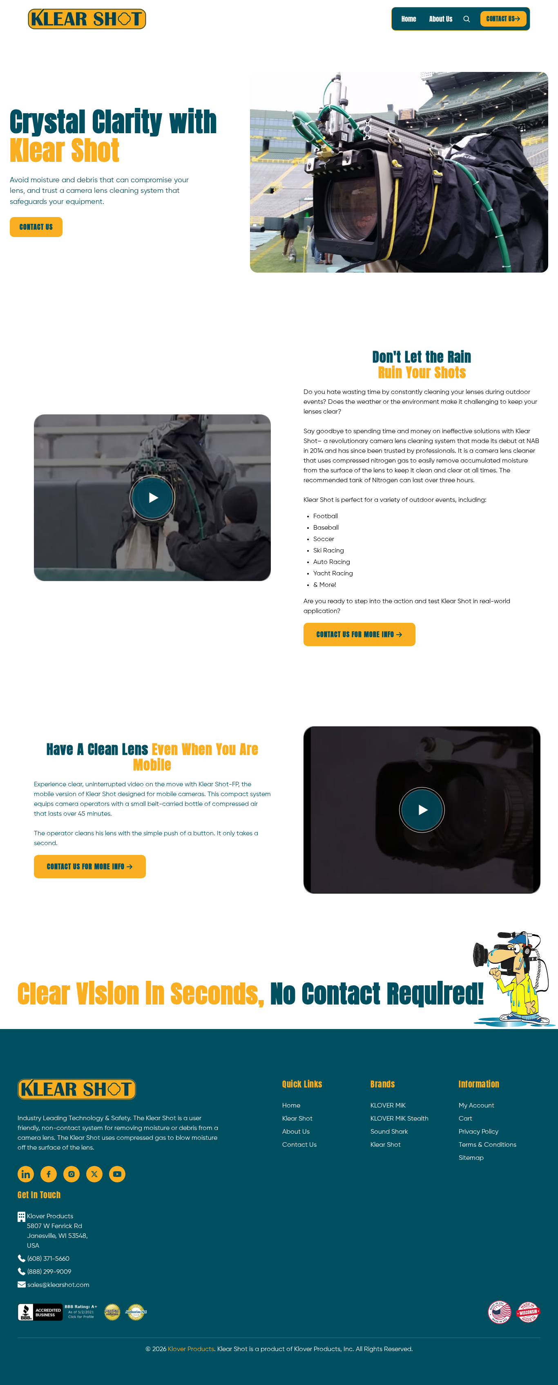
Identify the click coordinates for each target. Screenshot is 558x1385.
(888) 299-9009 (49, 1272)
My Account (476, 1106)
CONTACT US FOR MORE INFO (359, 634)
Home (409, 19)
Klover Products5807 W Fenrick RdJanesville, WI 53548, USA (57, 1231)
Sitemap (471, 1158)
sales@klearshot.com (58, 1285)
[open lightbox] (422, 810)
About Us (441, 19)
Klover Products (191, 1349)
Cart (465, 1119)
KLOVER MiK (388, 1106)
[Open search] (466, 18)
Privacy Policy (478, 1132)
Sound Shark (389, 1132)
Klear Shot (297, 1119)
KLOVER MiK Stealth (400, 1119)
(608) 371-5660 (48, 1259)
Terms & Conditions (487, 1145)
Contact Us (299, 1145)
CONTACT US (503, 19)
